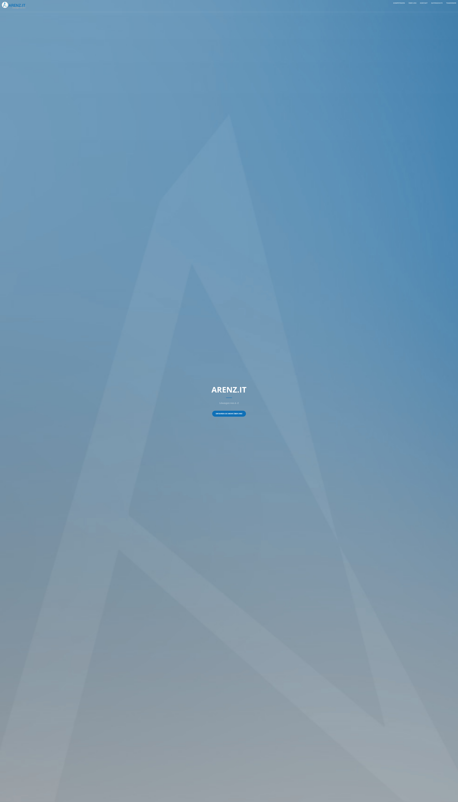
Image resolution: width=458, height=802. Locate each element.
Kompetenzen (399, 3)
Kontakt (424, 3)
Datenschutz (437, 3)
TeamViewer (451, 3)
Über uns (412, 3)
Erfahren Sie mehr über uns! (229, 413)
